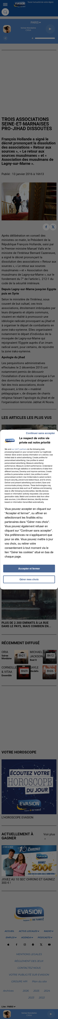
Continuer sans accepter (40, 433)
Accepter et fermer (29, 568)
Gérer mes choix (29, 579)
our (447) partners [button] (19, 449)
